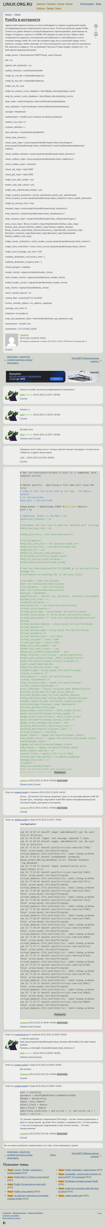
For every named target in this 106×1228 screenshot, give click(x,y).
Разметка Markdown (35, 1213)
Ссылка (9, 350)
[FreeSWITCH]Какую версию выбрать (85, 360)
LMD (22, 458)
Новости (41, 4)
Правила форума (19, 1213)
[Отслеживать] (96, 34)
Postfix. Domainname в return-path (30, 1184)
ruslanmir (24, 335)
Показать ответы (27, 1057)
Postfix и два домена (24, 1191)
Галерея (51, 4)
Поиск (58, 8)
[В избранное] (96, 26)
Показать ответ (26, 438)
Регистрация (87, 4)
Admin (18, 15)
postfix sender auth (73, 1196)
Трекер (50, 8)
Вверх (100, 1213)
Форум (69, 4)
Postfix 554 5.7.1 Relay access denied (31, 1177)
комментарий (21, 792)
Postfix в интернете (22, 19)
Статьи (60, 4)
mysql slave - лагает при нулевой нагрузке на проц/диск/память (19, 360)
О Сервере (7, 1213)
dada (22, 395)
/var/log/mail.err (22, 1034)
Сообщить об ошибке (11, 1216)
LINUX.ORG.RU (17, 4)
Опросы (40, 8)
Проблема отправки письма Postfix (81, 1181)
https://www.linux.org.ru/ (12, 1218)
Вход (98, 4)
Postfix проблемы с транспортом (80, 1170)
